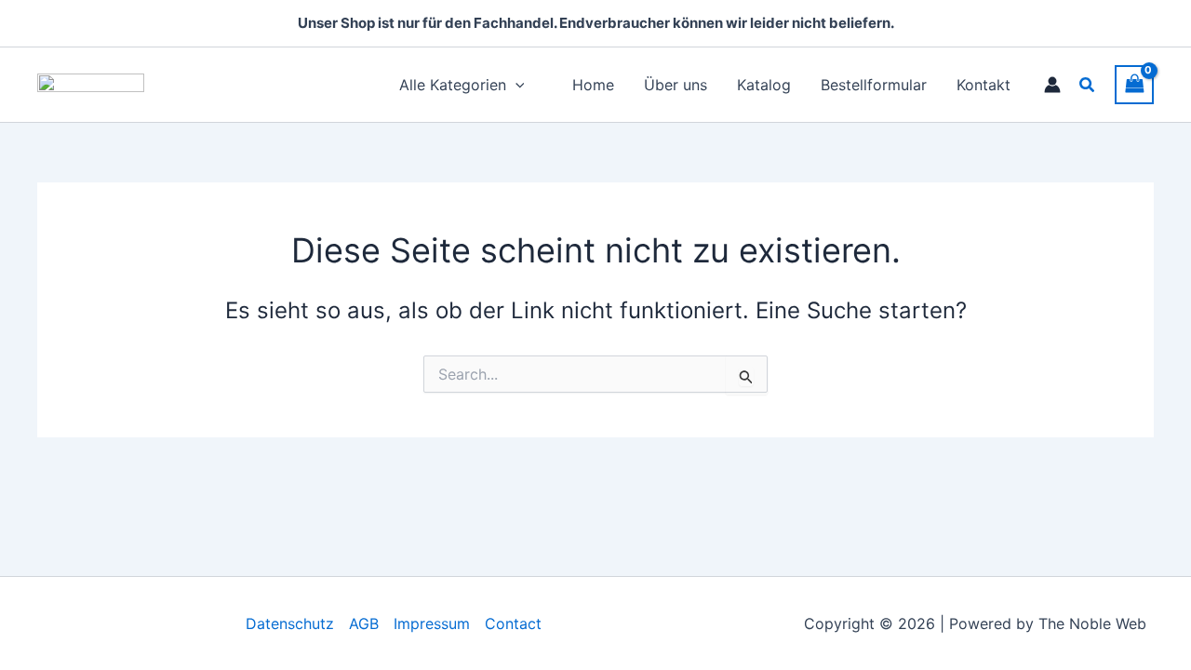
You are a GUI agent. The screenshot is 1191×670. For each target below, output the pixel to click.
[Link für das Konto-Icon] (1052, 84)
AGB (364, 623)
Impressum (432, 623)
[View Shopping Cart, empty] (1134, 84)
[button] (1087, 85)
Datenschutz (290, 623)
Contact (513, 623)
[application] (515, 84)
